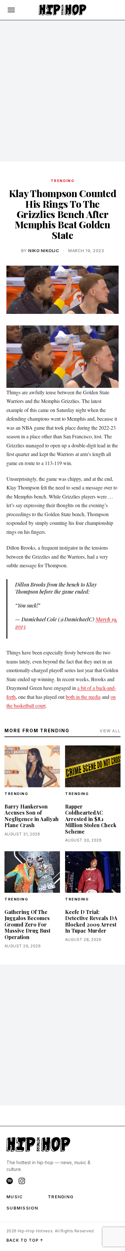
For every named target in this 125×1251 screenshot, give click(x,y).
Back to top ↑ (25, 1240)
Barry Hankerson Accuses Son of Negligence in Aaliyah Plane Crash (31, 816)
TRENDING (62, 180)
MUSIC (14, 1196)
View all (110, 730)
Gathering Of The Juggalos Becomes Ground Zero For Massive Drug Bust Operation (27, 924)
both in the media (83, 696)
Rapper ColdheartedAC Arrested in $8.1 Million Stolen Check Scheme (90, 819)
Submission (22, 1207)
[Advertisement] (62, 91)
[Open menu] (11, 10)
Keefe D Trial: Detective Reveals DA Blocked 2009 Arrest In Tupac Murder (91, 921)
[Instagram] (22, 1181)
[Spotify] (9, 1181)
